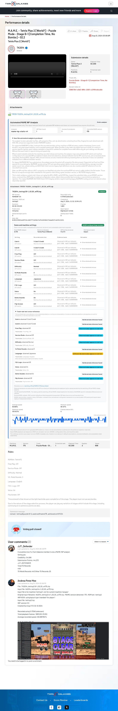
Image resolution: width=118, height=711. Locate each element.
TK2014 (20, 47)
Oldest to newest (100, 542)
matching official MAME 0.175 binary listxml (36, 386)
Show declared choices (89, 242)
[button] (94, 31)
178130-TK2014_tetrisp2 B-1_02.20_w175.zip (29, 114)
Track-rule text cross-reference (28, 311)
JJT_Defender (25, 546)
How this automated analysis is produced (28, 138)
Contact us (41, 700)
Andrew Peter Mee (27, 580)
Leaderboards (81, 700)
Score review (61, 700)
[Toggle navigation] (111, 3)
